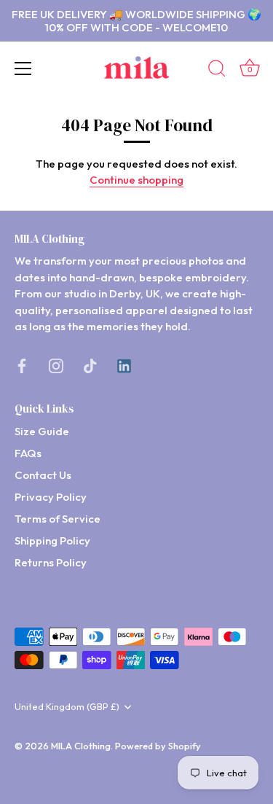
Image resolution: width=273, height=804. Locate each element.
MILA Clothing (81, 746)
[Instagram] (56, 365)
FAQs (28, 453)
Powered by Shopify (158, 746)
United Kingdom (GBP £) (67, 706)
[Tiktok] (90, 365)
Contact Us (43, 475)
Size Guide (42, 431)
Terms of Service (57, 519)
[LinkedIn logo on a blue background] (124, 365)
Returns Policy (51, 562)
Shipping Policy (52, 540)
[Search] (217, 71)
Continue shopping (136, 180)
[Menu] (23, 68)
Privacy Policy (51, 497)
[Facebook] (22, 365)
